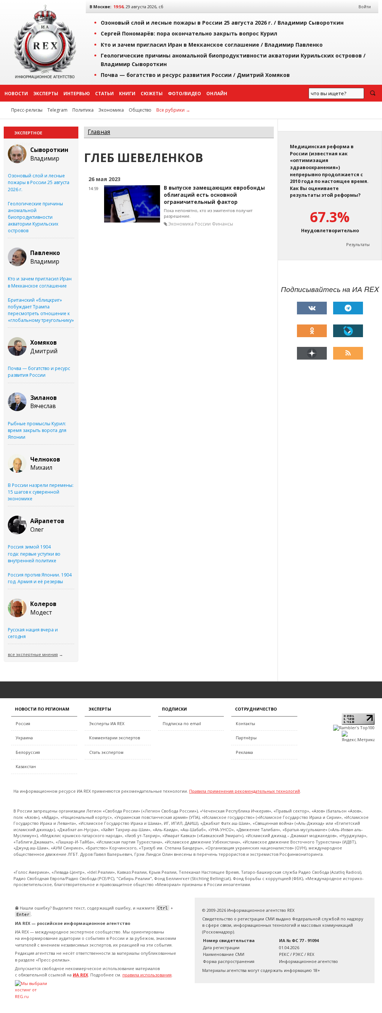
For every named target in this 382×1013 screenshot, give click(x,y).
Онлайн (216, 93)
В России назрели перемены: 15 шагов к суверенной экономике (40, 492)
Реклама (244, 752)
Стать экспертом (106, 752)
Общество (140, 110)
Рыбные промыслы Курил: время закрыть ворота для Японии (37, 430)
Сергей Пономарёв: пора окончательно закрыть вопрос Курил (189, 33)
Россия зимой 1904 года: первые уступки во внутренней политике (34, 553)
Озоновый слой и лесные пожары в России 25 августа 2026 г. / (222, 22)
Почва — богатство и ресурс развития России (39, 371)
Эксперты (45, 93)
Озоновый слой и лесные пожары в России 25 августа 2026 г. (38, 182)
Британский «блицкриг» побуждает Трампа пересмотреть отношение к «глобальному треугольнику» (41, 310)
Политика (83, 110)
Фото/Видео (184, 93)
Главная (99, 132)
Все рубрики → (173, 110)
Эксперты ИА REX (106, 723)
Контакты (245, 723)
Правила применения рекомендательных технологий (244, 791)
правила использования (147, 975)
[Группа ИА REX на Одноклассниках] (312, 330)
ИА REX (80, 975)
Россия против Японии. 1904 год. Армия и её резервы (40, 578)
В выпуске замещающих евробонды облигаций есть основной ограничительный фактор (214, 194)
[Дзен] (312, 353)
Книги (127, 93)
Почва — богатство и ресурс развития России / (195, 74)
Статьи (104, 93)
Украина (24, 737)
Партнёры (246, 737)
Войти (364, 6)
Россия (23, 723)
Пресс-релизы (27, 110)
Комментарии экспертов (114, 737)
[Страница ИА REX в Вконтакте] (312, 308)
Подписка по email (182, 723)
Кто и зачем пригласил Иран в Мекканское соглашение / (212, 44)
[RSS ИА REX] (348, 353)
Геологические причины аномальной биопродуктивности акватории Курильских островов (35, 217)
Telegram (57, 110)
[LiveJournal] (348, 330)
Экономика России (189, 224)
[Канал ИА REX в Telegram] (348, 308)
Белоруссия (28, 752)
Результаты (358, 244)
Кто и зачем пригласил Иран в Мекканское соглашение (40, 282)
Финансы (222, 224)
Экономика (111, 110)
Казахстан (26, 766)
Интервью (76, 93)
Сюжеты (152, 93)
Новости (16, 93)
